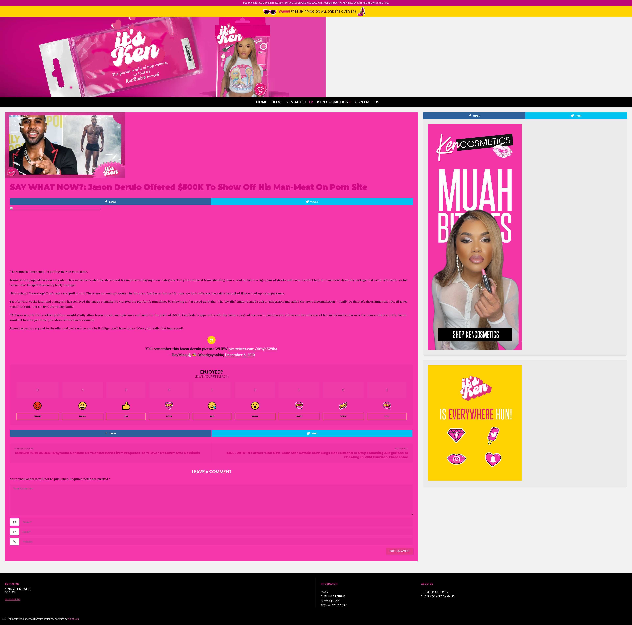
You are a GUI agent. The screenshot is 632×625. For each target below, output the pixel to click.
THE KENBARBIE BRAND (434, 592)
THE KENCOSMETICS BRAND (438, 596)
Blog (277, 102)
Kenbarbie (299, 102)
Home (262, 102)
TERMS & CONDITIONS (334, 605)
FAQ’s (324, 592)
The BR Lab (73, 619)
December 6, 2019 (240, 354)
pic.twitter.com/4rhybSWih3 (253, 348)
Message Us (12, 599)
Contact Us (367, 102)
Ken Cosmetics (332, 102)
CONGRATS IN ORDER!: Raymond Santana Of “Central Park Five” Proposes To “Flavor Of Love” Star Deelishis (107, 453)
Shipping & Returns (333, 596)
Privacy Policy (330, 601)
